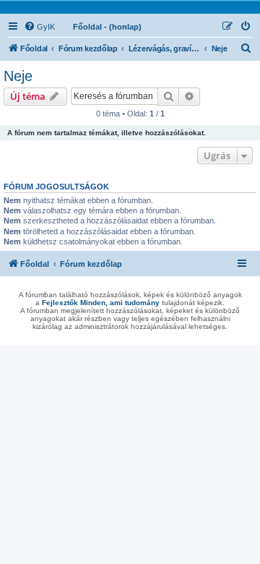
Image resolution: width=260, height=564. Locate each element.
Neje (18, 76)
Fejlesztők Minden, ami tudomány (101, 303)
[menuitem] (39, 26)
